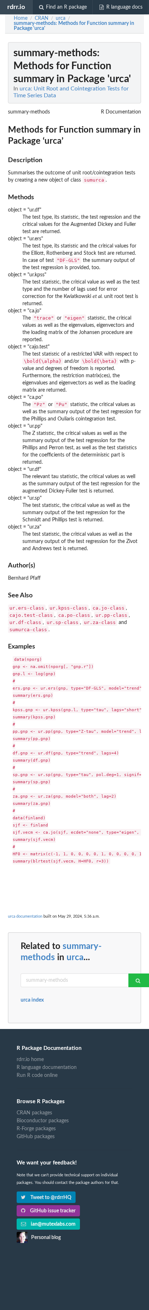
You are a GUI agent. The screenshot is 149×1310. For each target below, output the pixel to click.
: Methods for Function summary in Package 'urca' (74, 26)
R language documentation (47, 1067)
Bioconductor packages (43, 1120)
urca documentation (25, 916)
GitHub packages (36, 1136)
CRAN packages (34, 1112)
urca (75, 957)
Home (20, 18)
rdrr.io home (30, 1059)
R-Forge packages (36, 1128)
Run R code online (37, 1075)
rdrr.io (16, 7)
